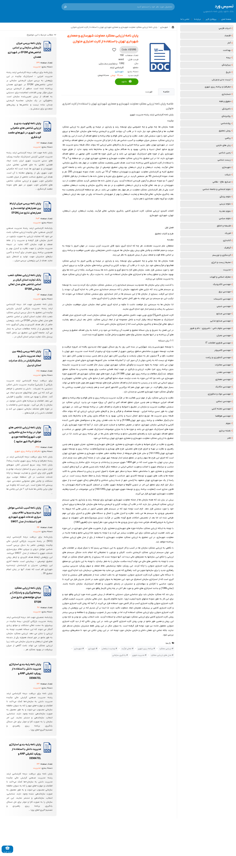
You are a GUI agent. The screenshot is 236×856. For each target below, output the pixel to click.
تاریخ (228, 72)
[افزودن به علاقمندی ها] (114, 49)
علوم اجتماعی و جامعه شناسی (217, 189)
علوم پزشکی (225, 196)
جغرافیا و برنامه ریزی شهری (218, 86)
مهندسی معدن (224, 372)
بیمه (228, 57)
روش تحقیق (225, 130)
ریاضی (228, 138)
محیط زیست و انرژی (221, 262)
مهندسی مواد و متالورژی (219, 394)
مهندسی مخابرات (223, 364)
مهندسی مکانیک (223, 386)
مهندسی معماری (223, 379)
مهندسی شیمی (224, 306)
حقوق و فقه (225, 101)
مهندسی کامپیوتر (222, 350)
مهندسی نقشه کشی (221, 408)
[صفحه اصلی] (173, 27)
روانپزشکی (226, 116)
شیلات (228, 174)
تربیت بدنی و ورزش (221, 79)
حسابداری (226, 94)
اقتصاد (227, 35)
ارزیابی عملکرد (165, 648)
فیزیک (228, 233)
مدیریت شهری (138, 655)
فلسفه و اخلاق (224, 225)
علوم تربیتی (225, 203)
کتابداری (227, 240)
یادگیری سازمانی (119, 655)
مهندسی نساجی (223, 401)
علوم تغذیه (225, 211)
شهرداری (91, 648)
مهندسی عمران (224, 335)
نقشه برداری (225, 430)
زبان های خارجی (223, 145)
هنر (229, 437)
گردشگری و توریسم (221, 255)
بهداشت (227, 50)
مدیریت (227, 269)
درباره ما (197, 19)
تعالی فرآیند (126, 648)
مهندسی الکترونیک (222, 284)
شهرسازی (226, 167)
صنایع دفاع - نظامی (222, 181)
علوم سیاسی (225, 218)
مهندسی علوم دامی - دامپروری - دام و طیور (210, 328)
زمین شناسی (225, 152)
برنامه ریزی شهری (145, 648)
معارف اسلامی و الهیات (220, 276)
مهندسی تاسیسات (222, 298)
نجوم (228, 423)
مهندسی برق (225, 291)
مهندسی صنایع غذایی (220, 320)
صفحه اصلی (226, 19)
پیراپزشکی (226, 64)
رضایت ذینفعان (108, 648)
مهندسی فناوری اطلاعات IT (218, 342)
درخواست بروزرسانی (108, 63)
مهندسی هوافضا (223, 415)
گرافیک (227, 247)
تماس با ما (184, 19)
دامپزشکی (226, 108)
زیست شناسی (224, 159)
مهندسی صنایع (223, 313)
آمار (229, 42)
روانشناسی (226, 123)
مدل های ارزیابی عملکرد (161, 655)
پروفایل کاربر (211, 19)
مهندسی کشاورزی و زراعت (218, 357)
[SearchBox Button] (65, 6)
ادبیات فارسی (225, 28)
